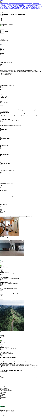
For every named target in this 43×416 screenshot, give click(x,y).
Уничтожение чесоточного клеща (8, 8)
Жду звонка (13, 411)
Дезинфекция (10, 125)
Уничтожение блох (12, 6)
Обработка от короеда (16, 5)
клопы (15, 216)
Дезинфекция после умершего (17, 4)
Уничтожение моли (14, 7)
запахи (31, 216)
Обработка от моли (30, 5)
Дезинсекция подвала (34, 3)
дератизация (18, 216)
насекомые (4, 216)
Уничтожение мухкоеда (35, 7)
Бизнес (20, 125)
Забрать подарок (1, 33)
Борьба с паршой (13, 3)
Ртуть (6, 3)
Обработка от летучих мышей (21, 5)
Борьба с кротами (16, 3)
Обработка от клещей (3, 5)
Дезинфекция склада (31, 4)
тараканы (9, 216)
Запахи (12, 125)
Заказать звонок (3, 406)
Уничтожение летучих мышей (4, 7)
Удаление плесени (8, 6)
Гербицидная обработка (9, 3)
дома (23, 216)
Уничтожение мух (31, 7)
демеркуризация (20, 216)
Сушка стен (31, 8)
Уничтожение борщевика (16, 6)
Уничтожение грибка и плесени (26, 6)
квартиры (6, 216)
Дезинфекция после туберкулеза (11, 4)
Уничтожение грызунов (31, 6)
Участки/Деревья (17, 125)
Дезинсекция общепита (30, 3)
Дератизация (7, 125)
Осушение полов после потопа (36, 8)
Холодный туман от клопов (23, 8)
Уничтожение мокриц (9, 7)
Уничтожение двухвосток (36, 6)
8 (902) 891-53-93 (2, 10)
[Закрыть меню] (0, 1)
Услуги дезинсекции (19, 8)
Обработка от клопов (7, 5)
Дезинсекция (5, 125)
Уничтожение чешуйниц (14, 8)
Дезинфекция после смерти (5, 4)
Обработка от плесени (34, 5)
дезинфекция (11, 216)
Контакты (1, 9)
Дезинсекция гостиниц (25, 3)
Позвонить (1, 44)
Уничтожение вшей (21, 6)
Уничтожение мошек (18, 7)
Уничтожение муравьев (22, 7)
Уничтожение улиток (3, 8)
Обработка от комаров (12, 5)
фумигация (29, 216)
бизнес (13, 216)
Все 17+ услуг (1, 125)
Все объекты (1, 216)
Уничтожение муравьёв (26, 7)
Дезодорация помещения (20, 3)
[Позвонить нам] (0, 405)
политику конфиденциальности (10, 415)
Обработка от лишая (26, 5)
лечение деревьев (26, 216)
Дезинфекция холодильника (35, 4)
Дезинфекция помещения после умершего (24, 4)
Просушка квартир (28, 8)
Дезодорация (4, 3)
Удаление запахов (4, 6)
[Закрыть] (0, 409)
